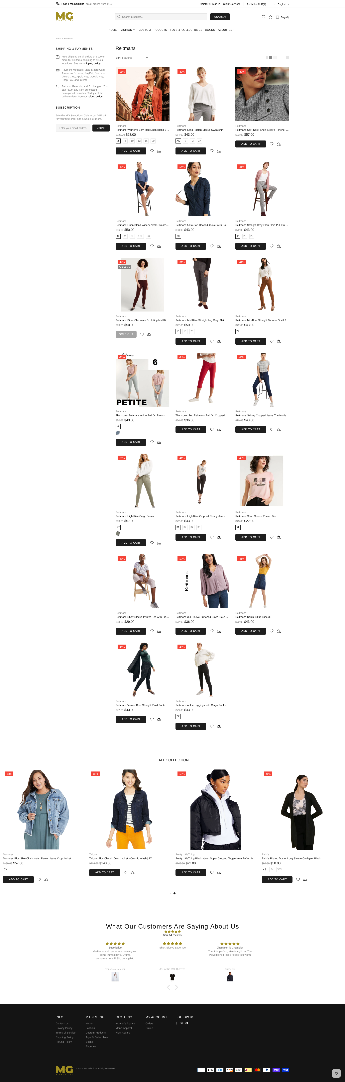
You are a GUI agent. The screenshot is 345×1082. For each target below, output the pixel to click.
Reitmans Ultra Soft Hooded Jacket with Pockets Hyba (202, 225)
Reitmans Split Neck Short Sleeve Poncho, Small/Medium (262, 129)
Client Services (232, 3)
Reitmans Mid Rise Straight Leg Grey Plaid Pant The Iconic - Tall (202, 320)
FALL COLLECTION (173, 760)
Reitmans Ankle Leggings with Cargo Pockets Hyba (202, 705)
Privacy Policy (64, 1028)
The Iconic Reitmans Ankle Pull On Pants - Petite (143, 415)
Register (203, 3)
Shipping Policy (65, 1037)
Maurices (220, 854)
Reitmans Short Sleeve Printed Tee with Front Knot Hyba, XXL (143, 616)
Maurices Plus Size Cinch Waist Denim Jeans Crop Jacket (249, 858)
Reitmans (121, 125)
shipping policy (91, 63)
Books (89, 1041)
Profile (149, 1028)
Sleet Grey (118, 433)
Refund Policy (64, 1041)
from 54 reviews (172, 935)
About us (91, 1046)
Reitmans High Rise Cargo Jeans (135, 516)
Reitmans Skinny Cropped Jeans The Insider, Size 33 (262, 415)
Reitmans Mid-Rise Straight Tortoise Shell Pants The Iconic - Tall (262, 320)
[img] (172, 931)
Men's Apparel (124, 1028)
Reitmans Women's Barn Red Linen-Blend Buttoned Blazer (143, 129)
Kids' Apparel (123, 1032)
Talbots (305, 854)
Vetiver (118, 533)
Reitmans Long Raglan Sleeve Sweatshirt (199, 129)
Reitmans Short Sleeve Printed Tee (255, 516)
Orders (149, 1023)
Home (58, 38)
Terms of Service (65, 1032)
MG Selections (64, 16)
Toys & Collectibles (97, 1037)
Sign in (216, 3)
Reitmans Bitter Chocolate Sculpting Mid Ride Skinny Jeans (143, 320)
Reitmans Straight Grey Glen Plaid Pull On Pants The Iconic (262, 225)
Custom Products (96, 1032)
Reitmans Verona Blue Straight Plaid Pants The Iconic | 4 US (143, 705)
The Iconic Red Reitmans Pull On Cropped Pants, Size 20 (202, 415)
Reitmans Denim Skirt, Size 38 (253, 616)
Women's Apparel (126, 1023)
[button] (169, 987)
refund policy (95, 96)
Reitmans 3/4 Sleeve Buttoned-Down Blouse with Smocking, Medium (202, 616)
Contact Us (62, 1023)
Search (220, 16)
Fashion (90, 1028)
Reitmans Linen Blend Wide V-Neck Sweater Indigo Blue (143, 225)
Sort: (118, 57)
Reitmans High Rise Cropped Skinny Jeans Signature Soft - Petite (202, 516)
